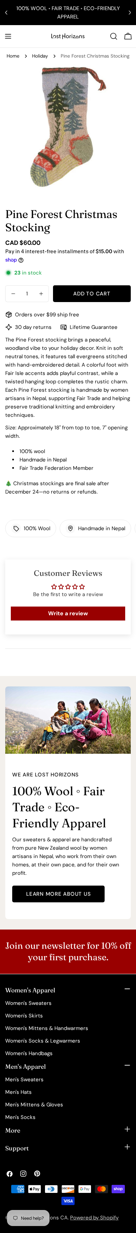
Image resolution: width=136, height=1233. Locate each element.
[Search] (114, 36)
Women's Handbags (29, 1053)
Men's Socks (20, 1117)
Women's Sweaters (28, 1003)
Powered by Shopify (94, 1217)
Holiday (40, 56)
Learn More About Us (58, 893)
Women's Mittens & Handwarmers (46, 1028)
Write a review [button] (68, 613)
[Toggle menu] (8, 36)
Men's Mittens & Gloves (34, 1104)
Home (13, 56)
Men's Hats (18, 1092)
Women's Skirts (24, 1015)
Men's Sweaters (24, 1079)
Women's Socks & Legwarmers (42, 1040)
